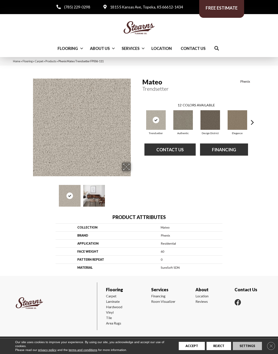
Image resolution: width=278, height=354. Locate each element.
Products (50, 61)
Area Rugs (113, 323)
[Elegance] (237, 120)
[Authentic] (183, 120)
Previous (30, 193)
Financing (158, 296)
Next (133, 193)
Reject (218, 346)
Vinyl (110, 312)
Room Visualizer (163, 301)
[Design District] (210, 120)
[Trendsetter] (156, 120)
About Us (100, 48)
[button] (81, 48)
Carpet (39, 61)
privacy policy (47, 350)
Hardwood (114, 307)
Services (130, 48)
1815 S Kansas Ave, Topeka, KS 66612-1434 (146, 7)
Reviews (201, 301)
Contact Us (193, 48)
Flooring (68, 48)
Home (16, 61)
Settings (247, 346)
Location (161, 48)
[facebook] (238, 302)
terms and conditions (83, 350)
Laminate (113, 301)
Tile (109, 318)
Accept (191, 346)
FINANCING (224, 149)
